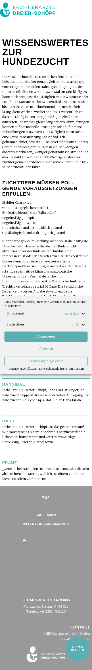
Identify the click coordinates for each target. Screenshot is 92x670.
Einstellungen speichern (46, 361)
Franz (9, 462)
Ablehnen (46, 349)
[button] (84, 13)
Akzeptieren (46, 336)
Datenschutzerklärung (22, 368)
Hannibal (13, 384)
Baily (8, 421)
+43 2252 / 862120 (53, 611)
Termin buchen (77, 648)
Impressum (76, 368)
